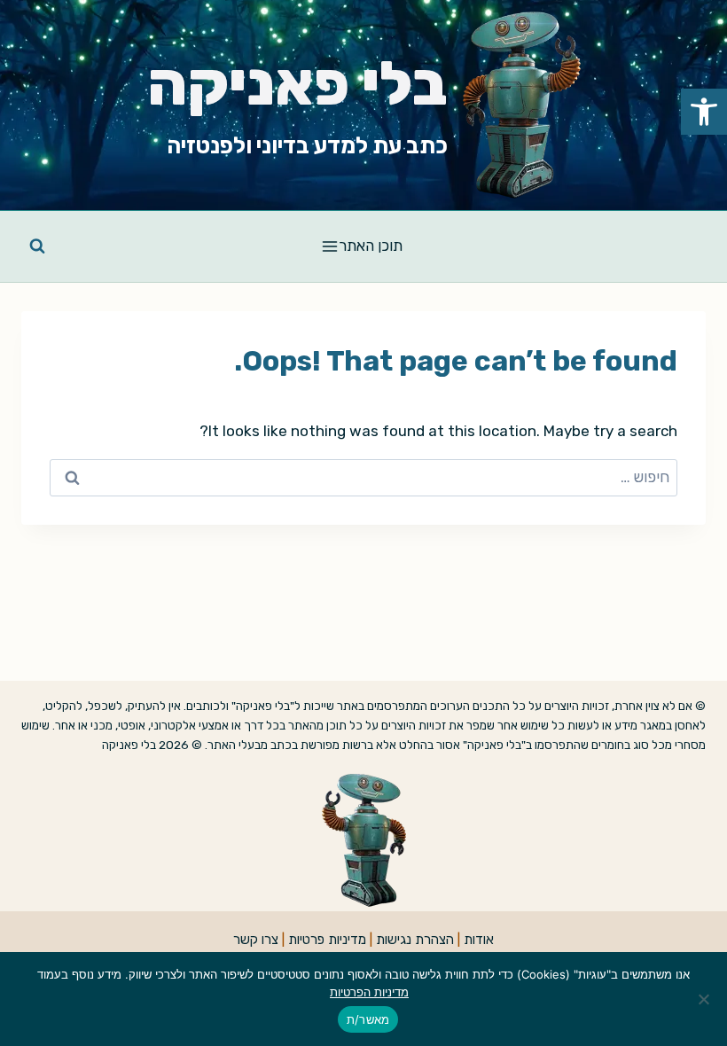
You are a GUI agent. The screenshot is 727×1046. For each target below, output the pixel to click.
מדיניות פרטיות (327, 940)
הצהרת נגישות (415, 940)
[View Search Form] (37, 246)
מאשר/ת (368, 1019)
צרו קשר (255, 940)
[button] (704, 112)
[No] (705, 999)
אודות (479, 940)
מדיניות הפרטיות (369, 992)
